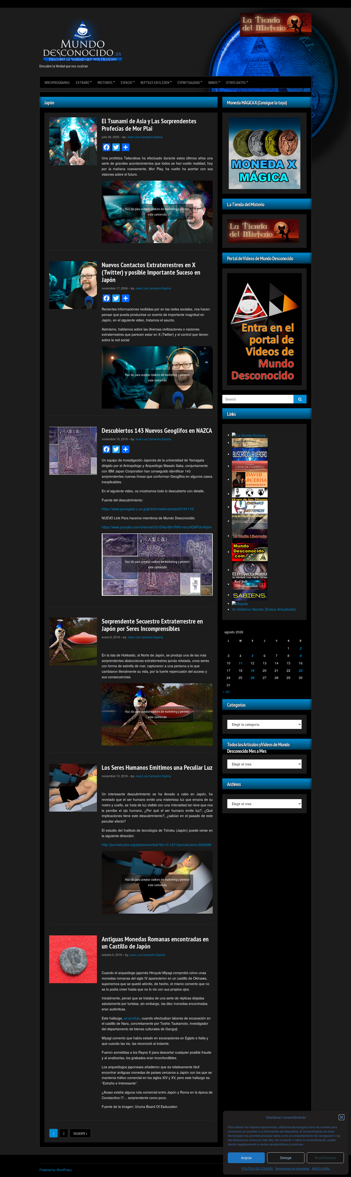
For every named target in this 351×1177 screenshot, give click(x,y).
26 (252, 677)
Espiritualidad (189, 82)
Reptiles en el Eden (155, 82)
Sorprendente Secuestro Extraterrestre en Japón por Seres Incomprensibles (152, 625)
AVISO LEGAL (321, 1168)
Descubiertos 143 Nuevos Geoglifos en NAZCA (157, 430)
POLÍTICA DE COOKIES (257, 1168)
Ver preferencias (325, 1157)
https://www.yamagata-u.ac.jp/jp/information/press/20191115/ (148, 508)
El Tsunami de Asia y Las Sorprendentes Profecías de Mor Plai (149, 124)
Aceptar (246, 1157)
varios (213, 82)
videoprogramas (57, 82)
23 (301, 670)
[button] (341, 1117)
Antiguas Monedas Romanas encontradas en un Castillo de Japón (155, 942)
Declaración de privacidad (292, 1168)
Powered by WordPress (55, 1169)
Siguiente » (80, 1134)
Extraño (82, 82)
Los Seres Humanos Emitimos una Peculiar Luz (157, 767)
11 (240, 663)
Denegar (286, 1157)
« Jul (225, 691)
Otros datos (236, 82)
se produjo (132, 1018)
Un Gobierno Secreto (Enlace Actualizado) (264, 609)
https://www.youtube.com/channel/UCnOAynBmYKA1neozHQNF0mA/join (157, 527)
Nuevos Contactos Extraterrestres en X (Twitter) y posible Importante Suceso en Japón (151, 272)
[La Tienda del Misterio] (276, 24)
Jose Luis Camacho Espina (145, 137)
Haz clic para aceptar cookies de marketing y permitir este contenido (157, 212)
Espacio (126, 82)
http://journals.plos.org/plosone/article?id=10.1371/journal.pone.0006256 (156, 844)
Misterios (105, 82)
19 (252, 670)
